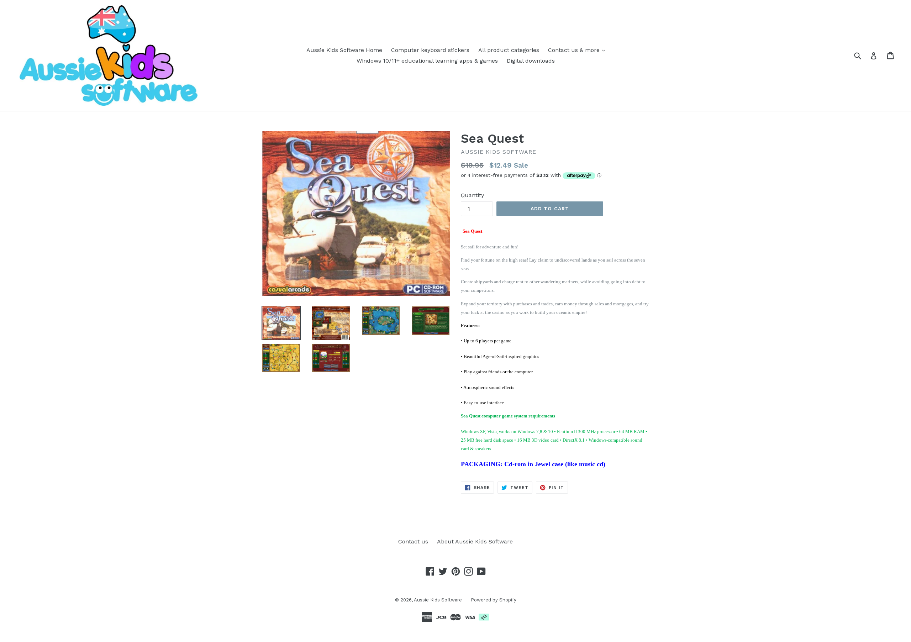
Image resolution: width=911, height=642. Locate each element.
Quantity (472, 195)
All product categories (508, 50)
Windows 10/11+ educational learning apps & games (427, 60)
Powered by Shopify (493, 599)
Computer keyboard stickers (430, 50)
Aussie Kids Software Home (344, 50)
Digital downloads (531, 60)
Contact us (413, 541)
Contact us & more (574, 50)
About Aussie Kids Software (475, 541)
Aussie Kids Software (438, 599)
